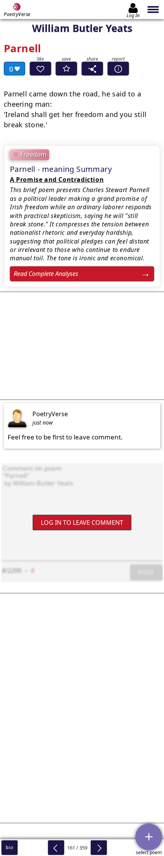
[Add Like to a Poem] (40, 68)
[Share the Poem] (92, 68)
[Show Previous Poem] (56, 847)
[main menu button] (153, 9)
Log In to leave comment (82, 522)
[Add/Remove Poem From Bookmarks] (66, 68)
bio (9, 847)
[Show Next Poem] (99, 847)
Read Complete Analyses (46, 273)
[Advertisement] (82, 345)
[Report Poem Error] (118, 68)
